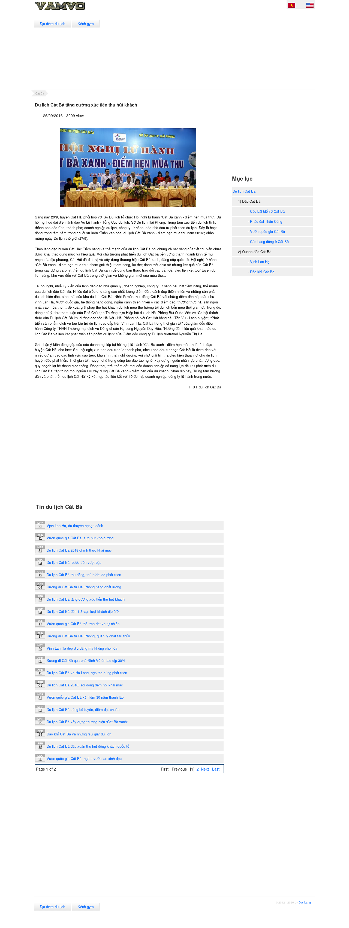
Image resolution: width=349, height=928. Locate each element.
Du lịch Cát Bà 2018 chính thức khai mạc (79, 550)
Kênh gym (86, 23)
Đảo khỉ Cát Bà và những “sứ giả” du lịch (79, 734)
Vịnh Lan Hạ (259, 261)
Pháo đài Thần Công (266, 221)
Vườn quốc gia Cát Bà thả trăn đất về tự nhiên (83, 623)
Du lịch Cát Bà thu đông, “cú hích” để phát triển (84, 574)
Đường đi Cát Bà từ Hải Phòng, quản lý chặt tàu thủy (88, 635)
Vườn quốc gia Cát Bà (267, 231)
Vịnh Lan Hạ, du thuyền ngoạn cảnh (75, 525)
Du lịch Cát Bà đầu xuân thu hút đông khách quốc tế (88, 746)
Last (215, 769)
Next (205, 769)
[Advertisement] (215, 51)
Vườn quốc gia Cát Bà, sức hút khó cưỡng (80, 537)
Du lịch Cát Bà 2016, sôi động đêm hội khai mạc (85, 684)
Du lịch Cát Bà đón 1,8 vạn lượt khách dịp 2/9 (83, 611)
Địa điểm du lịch (52, 23)
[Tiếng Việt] (291, 6)
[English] (310, 6)
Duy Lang (305, 902)
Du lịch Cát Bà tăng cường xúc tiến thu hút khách (86, 599)
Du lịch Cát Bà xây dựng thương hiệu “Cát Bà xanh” (87, 721)
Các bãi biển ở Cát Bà (267, 211)
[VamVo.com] (72, 10)
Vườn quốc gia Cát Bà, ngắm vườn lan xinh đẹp (84, 758)
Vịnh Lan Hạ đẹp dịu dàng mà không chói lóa (82, 648)
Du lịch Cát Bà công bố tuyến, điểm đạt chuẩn (83, 709)
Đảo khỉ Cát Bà (262, 271)
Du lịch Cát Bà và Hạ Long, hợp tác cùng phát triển (87, 672)
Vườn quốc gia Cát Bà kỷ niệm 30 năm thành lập (85, 697)
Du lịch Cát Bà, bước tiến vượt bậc (74, 562)
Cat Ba (39, 93)
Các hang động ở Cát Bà (269, 241)
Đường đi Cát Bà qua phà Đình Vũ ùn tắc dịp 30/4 (86, 660)
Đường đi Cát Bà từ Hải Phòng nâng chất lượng (84, 586)
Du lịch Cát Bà (244, 191)
